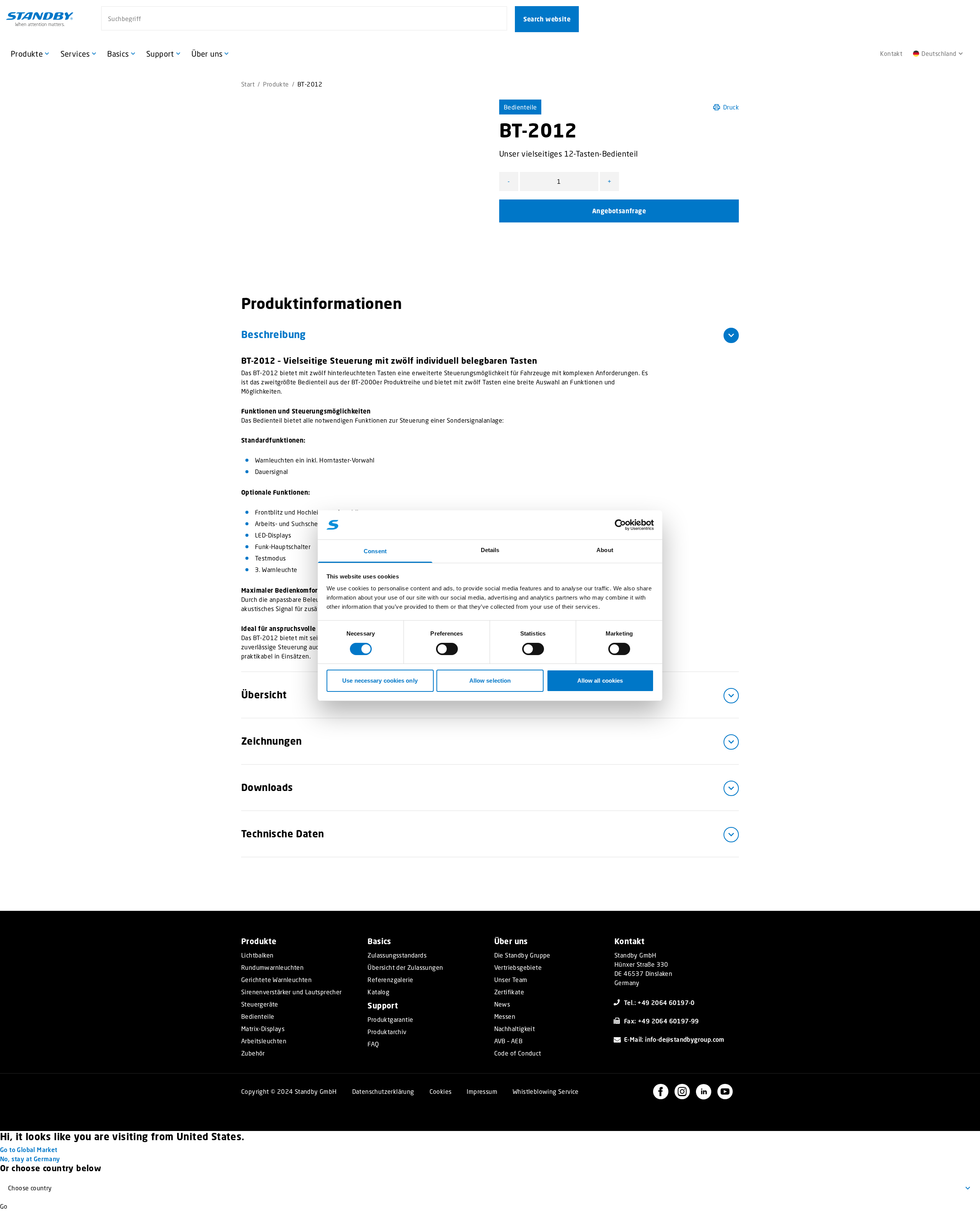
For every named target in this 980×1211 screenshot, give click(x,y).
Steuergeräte (259, 1004)
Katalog (378, 992)
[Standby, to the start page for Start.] (40, 19)
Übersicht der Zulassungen (405, 967)
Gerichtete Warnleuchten (276, 980)
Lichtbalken (257, 955)
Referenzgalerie (390, 980)
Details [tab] (490, 550)
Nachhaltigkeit (514, 1029)
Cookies (441, 1091)
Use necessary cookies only (380, 680)
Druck (731, 107)
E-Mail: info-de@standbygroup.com (674, 1039)
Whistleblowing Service (546, 1091)
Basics (379, 941)
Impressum (482, 1091)
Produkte (276, 84)
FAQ (373, 1044)
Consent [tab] (375, 551)
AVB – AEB (508, 1041)
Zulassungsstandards (397, 955)
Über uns (511, 941)
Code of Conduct (517, 1053)
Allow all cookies (600, 680)
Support (383, 1005)
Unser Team (511, 980)
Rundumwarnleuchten (272, 967)
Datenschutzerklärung (383, 1091)
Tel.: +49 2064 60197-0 (659, 1002)
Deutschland (938, 53)
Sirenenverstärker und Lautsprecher (291, 992)
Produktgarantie (390, 1020)
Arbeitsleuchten (263, 1041)
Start (248, 84)
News (502, 1004)
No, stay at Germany (30, 1158)
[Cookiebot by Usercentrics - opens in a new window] (620, 525)
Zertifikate (509, 992)
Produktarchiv (387, 1032)
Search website (546, 19)
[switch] (447, 649)
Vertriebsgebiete (518, 967)
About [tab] (604, 550)
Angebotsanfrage (619, 211)
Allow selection (490, 680)
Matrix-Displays (262, 1029)
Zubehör (253, 1053)
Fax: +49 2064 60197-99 (661, 1021)
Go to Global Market (28, 1149)
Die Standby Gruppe (522, 955)
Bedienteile (520, 107)
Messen (504, 1016)
